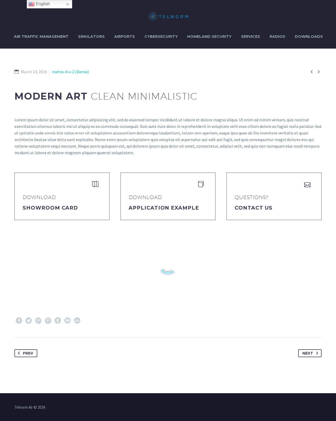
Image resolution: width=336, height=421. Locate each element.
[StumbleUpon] (77, 321)
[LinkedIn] (67, 321)
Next (307, 353)
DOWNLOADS (309, 36)
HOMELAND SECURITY (209, 36)
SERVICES (250, 36)
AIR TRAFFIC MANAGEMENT (41, 36)
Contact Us (253, 208)
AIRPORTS (124, 36)
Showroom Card (50, 208)
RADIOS (277, 36)
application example (164, 208)
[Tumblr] (58, 321)
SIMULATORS (91, 36)
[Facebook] (19, 321)
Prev (28, 353)
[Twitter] (28, 321)
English (42, 4)
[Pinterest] (48, 321)
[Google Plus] (38, 321)
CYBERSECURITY (161, 36)
